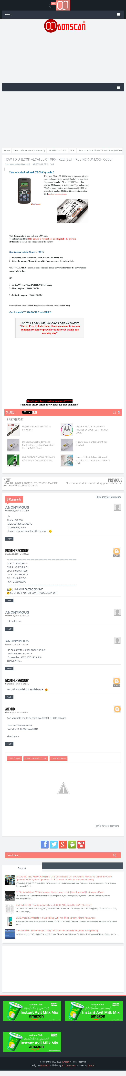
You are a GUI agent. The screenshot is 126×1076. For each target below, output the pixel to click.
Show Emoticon (58, 758)
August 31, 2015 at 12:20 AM (16, 644)
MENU (8, 14)
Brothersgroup (17, 550)
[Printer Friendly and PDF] (117, 413)
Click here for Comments (108, 497)
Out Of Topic (14, 758)
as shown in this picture (57, 194)
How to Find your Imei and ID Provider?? (36, 428)
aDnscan (65, 1061)
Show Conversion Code (35, 758)
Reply (9, 539)
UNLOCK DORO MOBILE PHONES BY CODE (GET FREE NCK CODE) (38, 459)
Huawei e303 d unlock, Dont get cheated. (91, 443)
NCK (52, 164)
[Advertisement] (64, 57)
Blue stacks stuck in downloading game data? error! (94, 483)
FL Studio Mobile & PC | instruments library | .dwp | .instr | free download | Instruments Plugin (60, 892)
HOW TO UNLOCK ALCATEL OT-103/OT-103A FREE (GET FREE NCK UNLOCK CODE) (31, 484)
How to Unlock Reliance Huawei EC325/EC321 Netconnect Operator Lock (93, 460)
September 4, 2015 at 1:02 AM (17, 684)
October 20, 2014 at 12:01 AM (17, 554)
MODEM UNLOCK (40, 164)
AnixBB (10, 709)
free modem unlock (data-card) (17, 164)
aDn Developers (68, 1065)
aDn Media (44, 1065)
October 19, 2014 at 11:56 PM (17, 511)
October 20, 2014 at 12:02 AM (17, 616)
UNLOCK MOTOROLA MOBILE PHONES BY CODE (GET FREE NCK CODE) (92, 429)
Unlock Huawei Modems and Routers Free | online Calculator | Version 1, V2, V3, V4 (38, 444)
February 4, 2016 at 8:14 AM (16, 712)
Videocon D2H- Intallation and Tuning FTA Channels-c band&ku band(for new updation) (57, 930)
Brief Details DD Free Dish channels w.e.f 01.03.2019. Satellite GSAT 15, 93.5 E (54, 905)
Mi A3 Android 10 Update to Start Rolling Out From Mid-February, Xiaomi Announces (55, 918)
